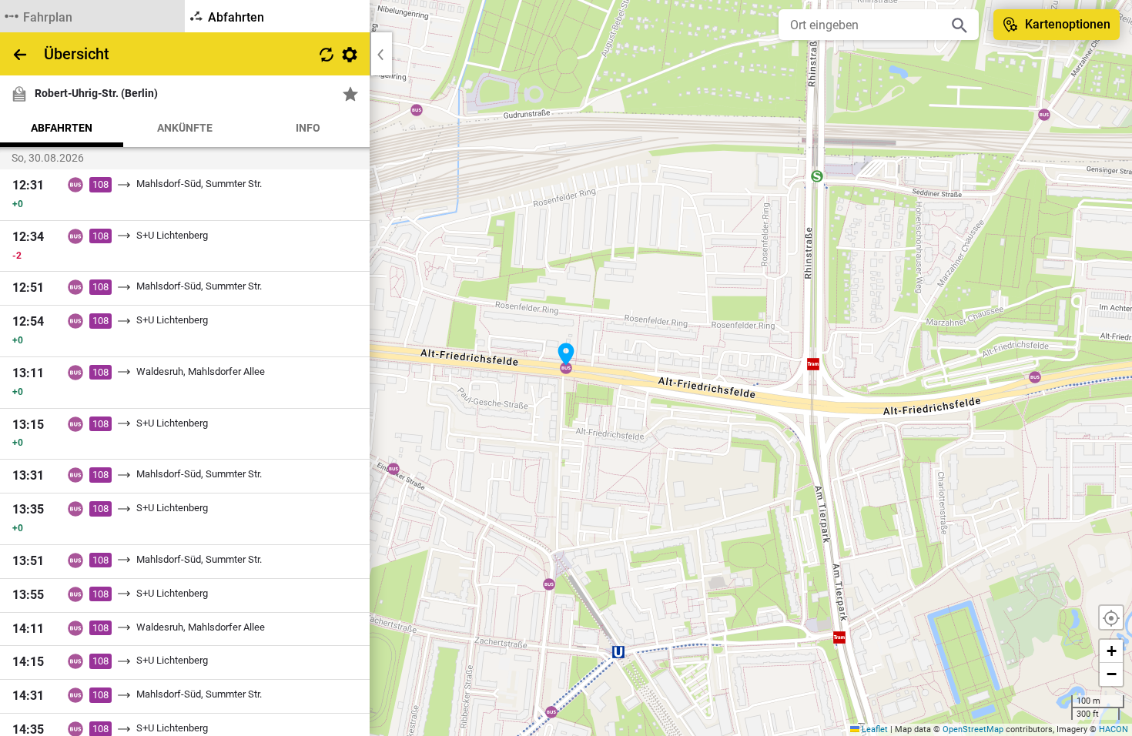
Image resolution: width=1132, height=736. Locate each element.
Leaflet (873, 729)
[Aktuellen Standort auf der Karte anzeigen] (1111, 617)
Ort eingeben (824, 25)
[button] (566, 354)
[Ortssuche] (959, 24)
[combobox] (867, 24)
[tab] (92, 16)
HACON (1113, 729)
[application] (566, 368)
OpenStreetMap (973, 729)
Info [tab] (308, 128)
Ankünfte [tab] (185, 128)
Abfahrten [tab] (61, 128)
